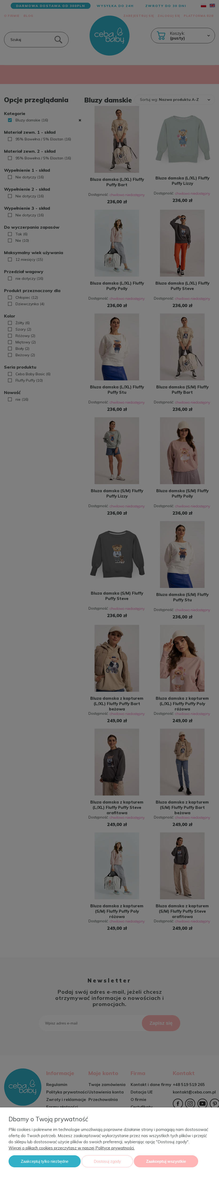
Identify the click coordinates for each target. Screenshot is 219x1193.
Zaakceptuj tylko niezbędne (44, 1161)
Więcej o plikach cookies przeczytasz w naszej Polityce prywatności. (72, 1147)
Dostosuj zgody (107, 1161)
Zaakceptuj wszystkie (166, 1161)
